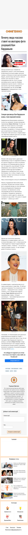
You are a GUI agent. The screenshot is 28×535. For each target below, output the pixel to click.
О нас (7, 527)
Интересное (20, 511)
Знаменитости (7, 511)
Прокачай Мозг (7, 520)
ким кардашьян (14, 368)
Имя (4, 425)
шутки (11, 371)
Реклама (19, 527)
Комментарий (6, 415)
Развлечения (20, 520)
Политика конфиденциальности (13, 530)
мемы (20, 368)
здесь (12, 349)
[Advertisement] (14, 15)
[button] (1, 201)
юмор (15, 371)
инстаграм (8, 368)
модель (7, 371)
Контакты (12, 527)
